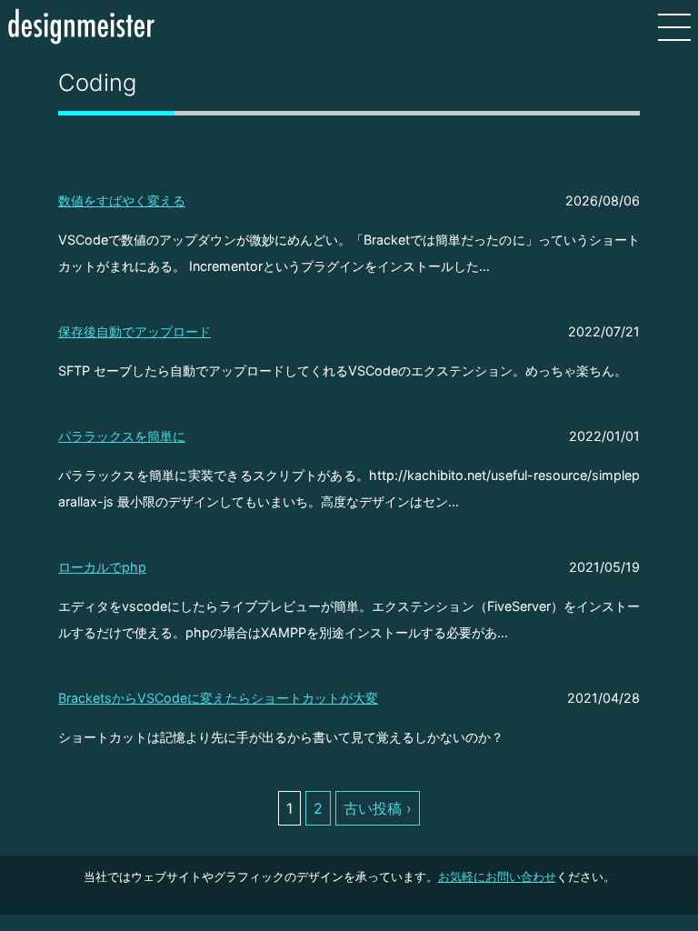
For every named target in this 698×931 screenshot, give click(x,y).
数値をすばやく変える (121, 200)
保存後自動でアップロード (134, 331)
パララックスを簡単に (121, 436)
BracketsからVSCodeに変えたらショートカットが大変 (218, 698)
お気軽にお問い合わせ (497, 877)
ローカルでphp (102, 567)
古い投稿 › (378, 808)
